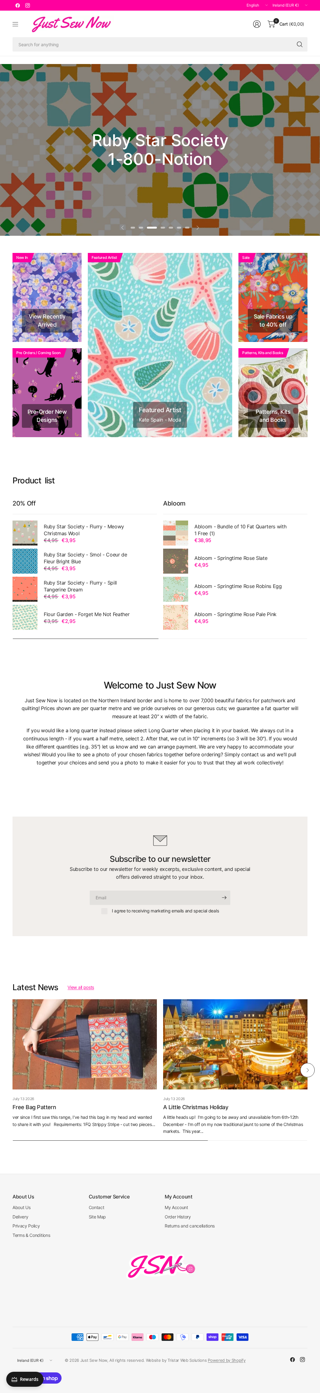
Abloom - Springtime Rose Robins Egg (238, 586)
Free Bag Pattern (34, 1107)
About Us (21, 1207)
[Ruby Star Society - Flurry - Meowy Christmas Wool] (25, 533)
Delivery (20, 1216)
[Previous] (12, 1070)
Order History (178, 1216)
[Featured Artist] (160, 345)
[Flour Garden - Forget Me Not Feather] (25, 617)
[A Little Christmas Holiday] (235, 1044)
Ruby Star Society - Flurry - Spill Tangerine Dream (80, 586)
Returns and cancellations (190, 1225)
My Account (176, 1207)
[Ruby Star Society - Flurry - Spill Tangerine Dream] (25, 589)
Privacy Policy (26, 1225)
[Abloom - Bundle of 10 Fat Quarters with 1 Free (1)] (175, 533)
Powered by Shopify (226, 1360)
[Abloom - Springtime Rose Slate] (175, 561)
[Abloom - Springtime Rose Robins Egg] (175, 589)
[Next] (307, 1070)
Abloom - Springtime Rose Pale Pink (235, 614)
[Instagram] (27, 5)
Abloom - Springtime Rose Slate (230, 558)
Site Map (97, 1216)
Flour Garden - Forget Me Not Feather (86, 614)
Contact (96, 1207)
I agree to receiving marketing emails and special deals (165, 910)
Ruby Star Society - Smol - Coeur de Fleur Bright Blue (85, 558)
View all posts (81, 987)
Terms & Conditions (31, 1235)
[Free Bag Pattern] (84, 1044)
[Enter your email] (224, 898)
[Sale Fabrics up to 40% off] (273, 297)
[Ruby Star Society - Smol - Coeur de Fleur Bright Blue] (25, 561)
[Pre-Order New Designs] (47, 392)
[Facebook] (17, 5)
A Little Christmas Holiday (195, 1107)
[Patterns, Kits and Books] (273, 392)
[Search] (300, 44)
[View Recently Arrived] (47, 297)
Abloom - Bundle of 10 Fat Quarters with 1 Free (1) (240, 529)
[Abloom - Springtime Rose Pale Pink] (175, 617)
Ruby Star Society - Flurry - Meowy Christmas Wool (84, 529)
